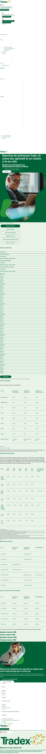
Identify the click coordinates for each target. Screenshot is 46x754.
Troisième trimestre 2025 (8, 640)
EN (2, 12)
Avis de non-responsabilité (39, 730)
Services (4, 690)
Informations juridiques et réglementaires (10, 711)
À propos (4, 704)
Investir (3, 686)
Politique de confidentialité (28, 730)
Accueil (1, 222)
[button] (24, 23)
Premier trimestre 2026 (7, 634)
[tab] (10, 226)
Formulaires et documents (7, 718)
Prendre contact (6, 16)
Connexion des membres (8, 15)
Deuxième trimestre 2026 (8, 632)
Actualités (4, 715)
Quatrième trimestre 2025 (8, 637)
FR (2, 13)
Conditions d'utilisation (17, 730)
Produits (4, 697)
